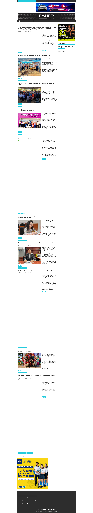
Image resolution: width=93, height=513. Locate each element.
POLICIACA (23, 213)
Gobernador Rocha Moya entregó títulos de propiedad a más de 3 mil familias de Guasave (36, 84)
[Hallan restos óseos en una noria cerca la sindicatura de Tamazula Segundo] (29, 140)
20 (35, 500)
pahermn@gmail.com (61, 51)
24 (27, 501)
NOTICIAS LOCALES (24, 80)
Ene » (22, 506)
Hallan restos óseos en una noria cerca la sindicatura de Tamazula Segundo (35, 137)
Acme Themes (54, 511)
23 (24, 501)
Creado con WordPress (40, 511)
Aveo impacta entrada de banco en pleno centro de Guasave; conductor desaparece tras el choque (36, 376)
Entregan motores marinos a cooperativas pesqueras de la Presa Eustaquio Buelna (36, 55)
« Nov (19, 506)
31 (27, 503)
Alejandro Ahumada (28, 31)
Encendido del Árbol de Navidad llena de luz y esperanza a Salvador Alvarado (35, 349)
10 (27, 498)
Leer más (43, 50)
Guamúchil (19, 80)
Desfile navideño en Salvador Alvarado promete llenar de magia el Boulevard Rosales (36, 270)
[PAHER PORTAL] (19, 21)
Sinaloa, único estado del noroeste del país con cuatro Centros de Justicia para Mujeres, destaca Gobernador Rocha (35, 110)
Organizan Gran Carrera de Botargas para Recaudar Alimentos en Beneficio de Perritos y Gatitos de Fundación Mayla (37, 217)
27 (35, 501)
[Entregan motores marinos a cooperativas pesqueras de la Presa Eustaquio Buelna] (29, 58)
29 (22, 503)
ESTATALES (19, 52)
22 (22, 501)
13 (35, 498)
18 (30, 500)
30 (24, 503)
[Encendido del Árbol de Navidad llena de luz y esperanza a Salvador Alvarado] (29, 353)
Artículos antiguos (22, 456)
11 (30, 498)
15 (22, 500)
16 (24, 500)
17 (27, 500)
